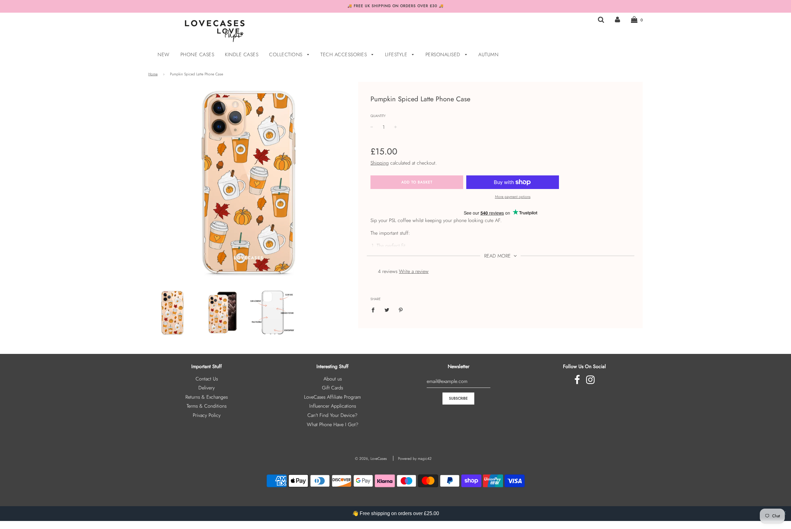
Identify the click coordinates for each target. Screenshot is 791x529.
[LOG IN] (617, 19)
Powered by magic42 (415, 458)
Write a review (414, 271)
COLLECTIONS (286, 54)
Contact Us (207, 378)
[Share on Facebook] (374, 309)
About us (333, 378)
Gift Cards (332, 387)
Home (153, 74)
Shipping (379, 162)
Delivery (206, 387)
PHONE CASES (197, 54)
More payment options (513, 196)
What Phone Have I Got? (332, 424)
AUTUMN (488, 54)
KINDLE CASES (241, 54)
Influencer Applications (332, 405)
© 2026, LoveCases (371, 458)
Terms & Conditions (206, 405)
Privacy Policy (207, 415)
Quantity (378, 115)
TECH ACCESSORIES (344, 54)
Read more (498, 255)
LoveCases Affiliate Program (332, 397)
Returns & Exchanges (206, 397)
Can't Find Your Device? (332, 415)
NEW (164, 54)
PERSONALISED (443, 54)
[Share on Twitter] (387, 309)
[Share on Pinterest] (401, 309)
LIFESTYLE (397, 54)
